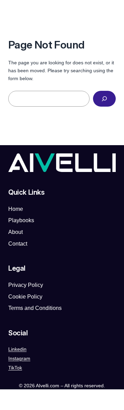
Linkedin (17, 349)
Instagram (19, 358)
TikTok (15, 367)
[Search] (104, 99)
